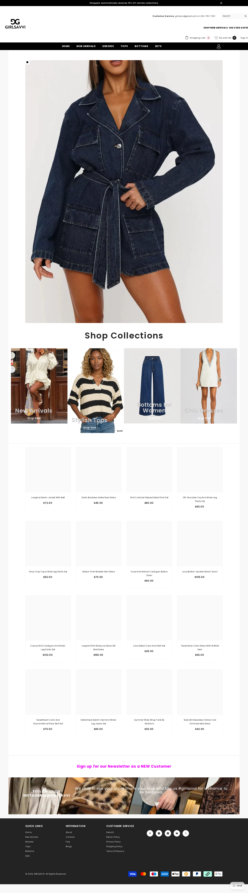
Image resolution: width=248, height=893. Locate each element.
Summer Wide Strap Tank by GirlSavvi (149, 721)
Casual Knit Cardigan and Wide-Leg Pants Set (48, 647)
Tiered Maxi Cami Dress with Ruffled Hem (200, 647)
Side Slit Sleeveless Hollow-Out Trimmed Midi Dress (200, 721)
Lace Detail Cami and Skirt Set (149, 645)
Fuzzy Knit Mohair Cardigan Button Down (149, 573)
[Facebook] (150, 833)
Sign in (244, 37)
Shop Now (33, 418)
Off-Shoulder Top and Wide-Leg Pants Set (200, 499)
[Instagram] (159, 833)
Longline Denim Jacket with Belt (48, 497)
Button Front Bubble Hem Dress (98, 571)
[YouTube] (177, 833)
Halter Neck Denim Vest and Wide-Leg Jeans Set (99, 721)
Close (221, 3)
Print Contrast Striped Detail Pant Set (149, 497)
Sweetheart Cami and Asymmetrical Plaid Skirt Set (48, 721)
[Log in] (219, 46)
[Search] (234, 16)
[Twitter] (186, 833)
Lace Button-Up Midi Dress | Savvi (200, 571)
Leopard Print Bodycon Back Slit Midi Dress (98, 647)
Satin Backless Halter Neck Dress (98, 497)
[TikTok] (168, 833)
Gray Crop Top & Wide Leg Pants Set (48, 571)
